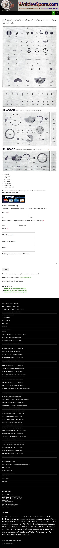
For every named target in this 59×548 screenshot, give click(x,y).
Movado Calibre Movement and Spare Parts (13, 419)
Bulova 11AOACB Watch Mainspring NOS (15, 290)
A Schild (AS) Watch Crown (33, 519)
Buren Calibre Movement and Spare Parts (12, 360)
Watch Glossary (6, 467)
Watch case (5, 323)
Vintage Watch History (8, 456)
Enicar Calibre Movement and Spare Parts (12, 379)
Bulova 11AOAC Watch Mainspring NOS (15, 288)
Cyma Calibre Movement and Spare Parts (12, 371)
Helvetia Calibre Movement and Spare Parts (13, 408)
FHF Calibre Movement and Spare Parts (11, 396)
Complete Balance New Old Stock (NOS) (12, 312)
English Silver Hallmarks (8, 461)
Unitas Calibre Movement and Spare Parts (12, 439)
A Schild (24, 529)
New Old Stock (6, 475)
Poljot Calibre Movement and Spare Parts (12, 427)
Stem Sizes (4, 481)
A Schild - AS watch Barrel (23, 521)
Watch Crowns (6, 320)
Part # (4, 247)
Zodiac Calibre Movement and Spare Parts (12, 348)
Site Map (4, 331)
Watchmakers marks (7, 470)
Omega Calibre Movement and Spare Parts (12, 343)
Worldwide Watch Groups (8, 473)
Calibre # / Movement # (9, 241)
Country (5, 228)
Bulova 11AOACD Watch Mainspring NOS (15, 292)
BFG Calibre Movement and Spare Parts (11, 351)
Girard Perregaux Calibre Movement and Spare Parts (15, 399)
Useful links (5, 478)
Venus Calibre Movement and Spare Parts (12, 447)
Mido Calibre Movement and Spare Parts (12, 416)
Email (3, 225)
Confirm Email (22, 225)
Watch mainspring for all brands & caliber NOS (14, 334)
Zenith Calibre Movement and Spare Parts (12, 453)
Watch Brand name (7, 234)
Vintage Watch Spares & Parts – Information (13, 309)
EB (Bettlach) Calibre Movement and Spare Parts (14, 374)
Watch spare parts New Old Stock (10, 303)
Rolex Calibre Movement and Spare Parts (12, 433)
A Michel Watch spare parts (18, 516)
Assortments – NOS (7, 329)
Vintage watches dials (7, 314)
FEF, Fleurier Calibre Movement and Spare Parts (14, 391)
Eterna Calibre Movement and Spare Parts (12, 382)
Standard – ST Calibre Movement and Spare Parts (14, 436)
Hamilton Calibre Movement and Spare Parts (13, 402)
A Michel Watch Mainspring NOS (41, 521)
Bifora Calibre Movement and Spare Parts (12, 354)
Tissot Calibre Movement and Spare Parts (12, 345)
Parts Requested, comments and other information (16, 253)
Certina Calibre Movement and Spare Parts (13, 362)
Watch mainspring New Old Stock (10, 306)
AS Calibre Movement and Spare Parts (11, 337)
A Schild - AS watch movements (35, 529)
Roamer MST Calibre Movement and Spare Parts (14, 430)
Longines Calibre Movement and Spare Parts (13, 413)
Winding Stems (6, 317)
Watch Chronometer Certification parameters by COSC (16, 464)
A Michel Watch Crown (24, 519)
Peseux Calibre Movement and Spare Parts (12, 425)
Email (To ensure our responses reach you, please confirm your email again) (23, 220)
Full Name (5, 212)
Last (31, 217)
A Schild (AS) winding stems (7, 516)
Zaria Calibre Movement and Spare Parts (12, 450)
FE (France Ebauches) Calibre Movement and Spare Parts (16, 388)
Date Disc (4, 326)
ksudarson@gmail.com (25, 277)
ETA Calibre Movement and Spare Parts (11, 340)
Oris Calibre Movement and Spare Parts (12, 422)
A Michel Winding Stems (25, 534)
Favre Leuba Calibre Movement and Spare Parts (13, 385)
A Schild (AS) (48, 529)
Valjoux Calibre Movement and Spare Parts (13, 444)
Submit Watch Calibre (7, 458)
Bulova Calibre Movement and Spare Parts (12, 357)
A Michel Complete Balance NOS (29, 516)
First (3, 217)
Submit (5, 269)
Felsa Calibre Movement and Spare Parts (12, 393)
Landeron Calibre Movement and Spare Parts (13, 410)
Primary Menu (57, 13)
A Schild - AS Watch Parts (29, 532)
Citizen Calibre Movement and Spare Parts (12, 365)
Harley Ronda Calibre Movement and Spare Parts (14, 405)
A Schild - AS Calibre (11, 529)
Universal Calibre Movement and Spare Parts (13, 442)
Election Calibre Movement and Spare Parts (13, 377)
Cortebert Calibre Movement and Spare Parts (13, 368)
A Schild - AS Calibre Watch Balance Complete (36, 526)
